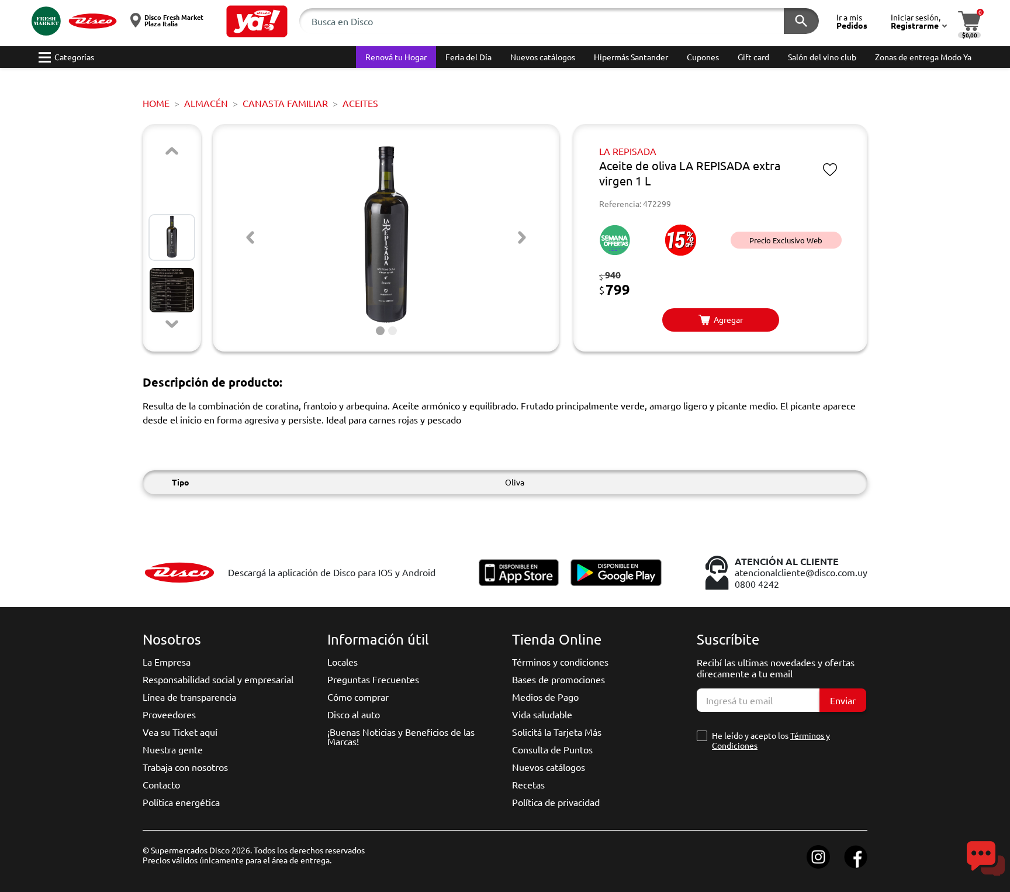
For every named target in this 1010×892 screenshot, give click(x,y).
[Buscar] (801, 21)
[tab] (380, 330)
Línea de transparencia (189, 696)
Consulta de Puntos (552, 749)
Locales (342, 661)
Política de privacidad (556, 802)
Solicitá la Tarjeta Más (556, 731)
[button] (257, 21)
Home (156, 103)
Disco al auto (353, 714)
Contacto (161, 784)
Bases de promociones (558, 679)
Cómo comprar (358, 696)
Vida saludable (542, 714)
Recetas (528, 784)
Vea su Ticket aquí (180, 731)
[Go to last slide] (250, 237)
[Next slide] (171, 324)
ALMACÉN (206, 103)
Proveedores (169, 714)
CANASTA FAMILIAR (285, 103)
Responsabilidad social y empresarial (218, 679)
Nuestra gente (173, 749)
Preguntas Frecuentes (373, 679)
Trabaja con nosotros (185, 767)
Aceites (360, 103)
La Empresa (167, 661)
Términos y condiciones (560, 661)
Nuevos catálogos (548, 767)
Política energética (181, 802)
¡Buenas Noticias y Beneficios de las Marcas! (401, 736)
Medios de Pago (545, 696)
